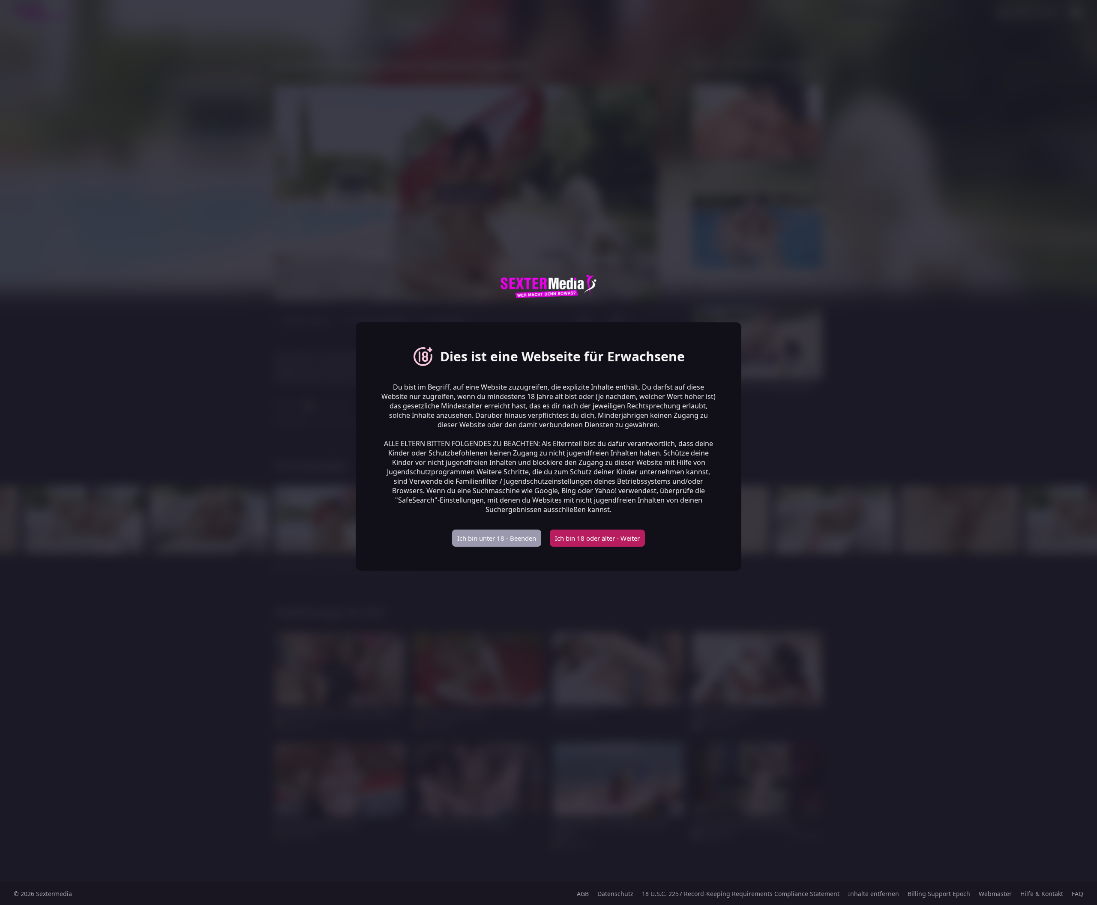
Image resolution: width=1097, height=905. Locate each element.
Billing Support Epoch (939, 894)
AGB (583, 894)
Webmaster (995, 894)
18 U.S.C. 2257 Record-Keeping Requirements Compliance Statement (740, 894)
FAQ (1077, 894)
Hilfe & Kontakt (1041, 894)
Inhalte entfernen (873, 894)
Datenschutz (615, 894)
